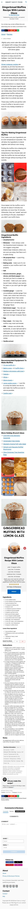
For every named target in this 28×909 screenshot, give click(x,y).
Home (3, 34)
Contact (5, 894)
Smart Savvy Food (15, 15)
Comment (4, 821)
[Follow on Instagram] (18, 865)
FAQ (4, 896)
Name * (5, 838)
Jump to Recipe (7, 38)
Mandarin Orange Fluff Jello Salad (14, 444)
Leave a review (20, 811)
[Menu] (2, 2)
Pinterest (11, 787)
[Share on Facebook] (3, 30)
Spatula (5, 374)
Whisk (5, 377)
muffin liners (19, 368)
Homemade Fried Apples (11, 441)
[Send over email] (18, 30)
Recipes (9, 34)
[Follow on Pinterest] (10, 865)
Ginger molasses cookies (9, 64)
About (4, 873)
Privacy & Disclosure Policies (11, 876)
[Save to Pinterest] (9, 30)
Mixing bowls (7, 380)
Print (14, 591)
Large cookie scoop (9, 383)
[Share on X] (6, 30)
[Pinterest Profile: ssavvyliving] (7, 779)
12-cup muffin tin (9, 365)
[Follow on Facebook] (10, 862)
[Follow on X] (18, 862)
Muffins (7, 799)
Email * (5, 845)
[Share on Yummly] (11, 30)
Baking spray (7, 368)
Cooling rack (7, 393)
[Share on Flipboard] (15, 30)
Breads (7, 798)
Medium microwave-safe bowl (13, 371)
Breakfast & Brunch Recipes (15, 798)
